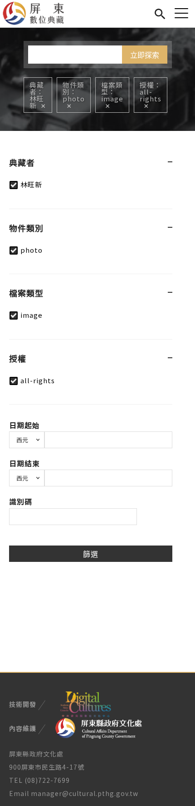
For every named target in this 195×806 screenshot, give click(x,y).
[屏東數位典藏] (39, 13)
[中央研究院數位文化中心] (85, 703)
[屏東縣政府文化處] (98, 727)
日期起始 (24, 425)
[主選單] (181, 13)
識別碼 (20, 501)
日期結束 (24, 463)
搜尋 (160, 12)
